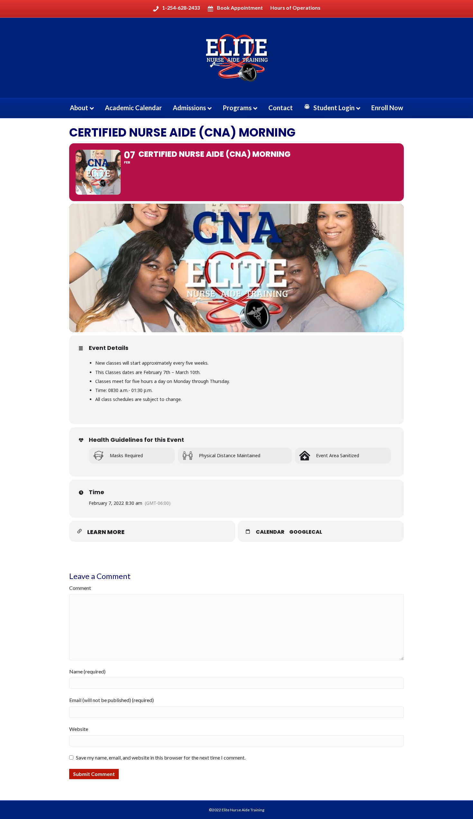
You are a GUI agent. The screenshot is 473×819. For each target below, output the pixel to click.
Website (78, 729)
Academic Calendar (133, 107)
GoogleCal (305, 532)
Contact (280, 107)
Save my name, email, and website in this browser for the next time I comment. (161, 757)
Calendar (270, 532)
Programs (237, 107)
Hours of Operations (295, 8)
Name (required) (87, 671)
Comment (80, 588)
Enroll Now (387, 107)
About (79, 107)
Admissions (189, 107)
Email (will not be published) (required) (111, 700)
